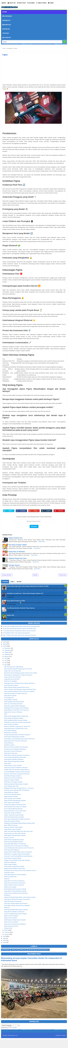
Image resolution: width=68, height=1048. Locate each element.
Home (5, 12)
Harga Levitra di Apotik (10, 918)
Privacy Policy (22, 3)
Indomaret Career (9, 872)
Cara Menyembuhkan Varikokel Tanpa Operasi (21, 608)
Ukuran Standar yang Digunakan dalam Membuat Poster (20, 689)
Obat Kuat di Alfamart (10, 862)
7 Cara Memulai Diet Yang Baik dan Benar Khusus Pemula (19, 630)
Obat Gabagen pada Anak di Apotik (14, 701)
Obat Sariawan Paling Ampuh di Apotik (15, 920)
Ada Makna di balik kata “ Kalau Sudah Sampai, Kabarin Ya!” (25, 593)
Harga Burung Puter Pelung (12, 821)
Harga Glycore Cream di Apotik (13, 765)
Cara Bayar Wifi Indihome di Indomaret (15, 843)
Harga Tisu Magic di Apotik (11, 780)
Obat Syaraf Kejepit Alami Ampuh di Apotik (16, 909)
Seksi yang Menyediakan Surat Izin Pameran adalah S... (20, 691)
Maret (6, 930)
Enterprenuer (8, 16)
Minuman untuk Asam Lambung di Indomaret (16, 773)
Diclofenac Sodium (9, 745)
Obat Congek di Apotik (10, 864)
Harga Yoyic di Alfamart (16, 551)
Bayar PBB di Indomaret (11, 825)
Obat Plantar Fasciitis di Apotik (12, 858)
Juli (6, 658)
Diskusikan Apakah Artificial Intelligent (14, 706)
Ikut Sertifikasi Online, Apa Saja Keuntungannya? (16, 633)
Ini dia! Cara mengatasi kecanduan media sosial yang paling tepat (21, 626)
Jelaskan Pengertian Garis (17, 558)
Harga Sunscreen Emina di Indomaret (14, 883)
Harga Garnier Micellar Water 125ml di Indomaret (18, 852)
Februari (7, 932)
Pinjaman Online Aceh (10, 876)
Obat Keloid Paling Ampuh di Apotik (14, 817)
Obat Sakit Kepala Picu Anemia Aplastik (15, 874)
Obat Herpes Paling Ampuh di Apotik (14, 736)
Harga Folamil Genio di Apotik (12, 677)
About (4, 3)
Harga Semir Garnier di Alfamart (13, 712)
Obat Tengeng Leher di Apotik (12, 798)
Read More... (42, 541)
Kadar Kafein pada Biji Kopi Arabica (14, 839)
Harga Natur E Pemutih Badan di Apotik (15, 891)
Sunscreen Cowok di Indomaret (13, 751)
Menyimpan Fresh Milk (10, 732)
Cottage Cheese (14, 565)
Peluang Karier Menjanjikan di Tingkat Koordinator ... (19, 675)
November (8, 650)
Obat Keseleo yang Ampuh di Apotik (14, 866)
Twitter (10, 510)
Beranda (35, 574)
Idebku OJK (10, 615)
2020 (4, 942)
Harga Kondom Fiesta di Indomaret (14, 885)
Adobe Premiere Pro (15, 538)
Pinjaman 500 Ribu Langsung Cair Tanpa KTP (17, 726)
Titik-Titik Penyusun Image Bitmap (13, 666)
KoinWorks (7, 895)
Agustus (6, 656)
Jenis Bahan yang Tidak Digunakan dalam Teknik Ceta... (20, 738)
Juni (6, 660)
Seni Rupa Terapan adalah (17, 545)
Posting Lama (62, 574)
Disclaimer (32, 3)
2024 (4, 646)
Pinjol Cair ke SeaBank (10, 681)
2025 (4, 644)
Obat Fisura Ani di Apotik (11, 922)
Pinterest (60, 510)
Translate (14, 1027)
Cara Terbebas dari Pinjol (11, 786)
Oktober (7, 652)
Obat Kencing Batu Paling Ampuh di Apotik (16, 784)
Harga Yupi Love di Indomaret (12, 671)
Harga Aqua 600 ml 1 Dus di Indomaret (15, 810)
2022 (4, 938)
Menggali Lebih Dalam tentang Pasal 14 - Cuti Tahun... (19, 788)
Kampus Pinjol (8, 928)
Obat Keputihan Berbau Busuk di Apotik (15, 889)
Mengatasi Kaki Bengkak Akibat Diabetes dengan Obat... (20, 823)
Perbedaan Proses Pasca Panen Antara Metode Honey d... (20, 870)
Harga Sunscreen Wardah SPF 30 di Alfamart (16, 790)
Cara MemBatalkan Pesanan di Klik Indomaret (17, 771)
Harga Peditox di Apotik (10, 699)
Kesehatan (7, 29)
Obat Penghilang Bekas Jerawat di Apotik (15, 720)
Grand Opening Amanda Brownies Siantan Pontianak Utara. (19, 628)
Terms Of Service (42, 3)
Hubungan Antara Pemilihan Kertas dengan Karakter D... (20, 683)
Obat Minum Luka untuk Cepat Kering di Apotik (17, 722)
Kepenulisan (7, 24)
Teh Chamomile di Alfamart (11, 850)
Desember (8, 648)
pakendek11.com (14, 1035)
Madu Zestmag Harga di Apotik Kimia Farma (16, 687)
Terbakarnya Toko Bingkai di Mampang (15, 749)
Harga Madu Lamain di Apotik (12, 829)
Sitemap (51, 3)
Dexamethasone (8, 743)
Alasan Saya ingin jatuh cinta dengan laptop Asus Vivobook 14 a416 (27, 586)
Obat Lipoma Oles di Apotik (11, 802)
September (8, 654)
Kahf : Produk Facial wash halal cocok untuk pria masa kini (19, 635)
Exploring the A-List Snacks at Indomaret (15, 741)
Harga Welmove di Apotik (11, 792)
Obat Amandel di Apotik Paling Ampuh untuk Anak (18, 668)
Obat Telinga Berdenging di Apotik (13, 718)
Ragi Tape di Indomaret (10, 753)
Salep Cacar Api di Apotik (11, 915)
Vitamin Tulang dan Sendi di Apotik (14, 815)
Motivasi (6, 33)
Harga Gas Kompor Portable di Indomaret (16, 767)
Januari (7, 934)
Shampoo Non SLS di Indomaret (13, 778)
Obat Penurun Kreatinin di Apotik (13, 782)
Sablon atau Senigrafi (10, 887)
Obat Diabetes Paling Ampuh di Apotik (14, 835)
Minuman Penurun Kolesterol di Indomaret (16, 747)
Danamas (7, 907)
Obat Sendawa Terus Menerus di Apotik (15, 806)
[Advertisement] (34, 69)
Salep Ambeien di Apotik (11, 796)
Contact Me (12, 3)
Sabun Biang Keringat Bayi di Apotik (14, 761)
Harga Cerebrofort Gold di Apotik (13, 827)
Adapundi (6, 878)
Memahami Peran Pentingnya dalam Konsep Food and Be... (21, 673)
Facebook (22, 510)
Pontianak (63, 1035)
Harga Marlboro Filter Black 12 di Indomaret (16, 710)
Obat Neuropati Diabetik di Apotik (13, 841)
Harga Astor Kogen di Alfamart (12, 813)
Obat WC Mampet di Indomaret (13, 901)
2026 (4, 642)
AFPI (5, 714)
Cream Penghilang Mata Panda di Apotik (15, 913)
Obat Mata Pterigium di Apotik (12, 776)
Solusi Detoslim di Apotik (11, 685)
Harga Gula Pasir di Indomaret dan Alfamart (16, 845)
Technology (7, 37)
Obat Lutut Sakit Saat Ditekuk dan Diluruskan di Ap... (19, 831)
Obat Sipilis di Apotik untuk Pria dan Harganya (17, 905)
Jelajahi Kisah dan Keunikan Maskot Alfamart (16, 769)
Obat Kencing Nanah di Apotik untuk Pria (15, 693)
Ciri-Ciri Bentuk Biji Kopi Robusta (13, 808)
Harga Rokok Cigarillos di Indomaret (14, 911)
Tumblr (48, 510)
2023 (4, 936)
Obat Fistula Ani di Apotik (11, 724)
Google (35, 510)
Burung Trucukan (9, 837)
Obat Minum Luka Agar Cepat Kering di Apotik (17, 854)
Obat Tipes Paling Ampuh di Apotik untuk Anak (17, 819)
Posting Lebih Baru (6, 574)
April (5, 664)
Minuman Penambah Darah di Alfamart (15, 924)
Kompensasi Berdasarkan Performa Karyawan (17, 734)
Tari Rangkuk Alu (9, 697)
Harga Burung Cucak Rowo (11, 679)
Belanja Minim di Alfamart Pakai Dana (14, 868)
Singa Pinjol (7, 763)
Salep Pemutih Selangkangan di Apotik (15, 800)
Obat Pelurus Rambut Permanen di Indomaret (17, 899)
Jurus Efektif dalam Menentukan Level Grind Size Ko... (19, 848)
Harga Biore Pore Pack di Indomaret (14, 881)
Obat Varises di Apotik (10, 695)
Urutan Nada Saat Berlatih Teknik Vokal (15, 757)
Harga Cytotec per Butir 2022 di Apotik (15, 833)
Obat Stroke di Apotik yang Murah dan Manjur (17, 755)
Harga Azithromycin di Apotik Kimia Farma (16, 728)
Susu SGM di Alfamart (10, 730)
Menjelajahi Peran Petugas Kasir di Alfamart (16, 708)
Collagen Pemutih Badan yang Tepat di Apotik (17, 860)
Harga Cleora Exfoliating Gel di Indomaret (16, 893)
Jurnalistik (7, 20)
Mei (6, 662)
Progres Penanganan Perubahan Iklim (15, 804)
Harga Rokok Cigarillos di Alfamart (13, 759)
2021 (4, 940)
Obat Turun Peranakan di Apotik (13, 703)
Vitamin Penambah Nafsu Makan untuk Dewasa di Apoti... (20, 897)
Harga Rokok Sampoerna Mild (16, 600)
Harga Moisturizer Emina (11, 926)
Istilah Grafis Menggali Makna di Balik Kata (16, 716)
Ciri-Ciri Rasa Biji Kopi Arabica (12, 794)
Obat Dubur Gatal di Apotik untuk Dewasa (15, 903)
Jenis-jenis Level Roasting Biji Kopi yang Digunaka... (18, 856)
